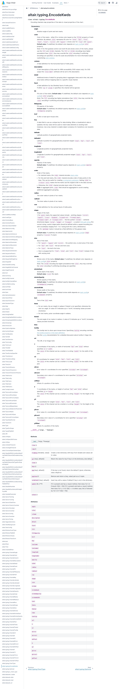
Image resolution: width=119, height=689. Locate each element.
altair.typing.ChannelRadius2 (10, 599)
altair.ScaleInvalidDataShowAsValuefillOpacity (12, 66)
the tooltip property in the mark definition (51, 333)
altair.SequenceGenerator (9, 250)
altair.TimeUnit (6, 364)
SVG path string (85, 222)
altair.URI (4, 434)
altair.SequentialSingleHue (9, 259)
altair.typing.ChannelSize (9, 608)
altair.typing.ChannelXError (10, 641)
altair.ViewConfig (7, 527)
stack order (74, 175)
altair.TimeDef (6, 348)
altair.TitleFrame (6, 381)
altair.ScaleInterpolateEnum (10, 42)
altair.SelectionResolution (9, 245)
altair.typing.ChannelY (8, 649)
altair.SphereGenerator (8, 295)
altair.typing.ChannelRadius (10, 597)
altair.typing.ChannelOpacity (10, 591)
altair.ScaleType (6, 217)
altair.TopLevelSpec (8, 411)
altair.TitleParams (7, 386)
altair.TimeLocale (7, 361)
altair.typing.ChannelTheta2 (10, 627)
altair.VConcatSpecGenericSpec (11, 450)
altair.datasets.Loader (8, 674)
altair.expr (5, 541)
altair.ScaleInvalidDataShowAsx (11, 199)
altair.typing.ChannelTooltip (10, 630)
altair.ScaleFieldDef (7, 39)
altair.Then (5, 547)
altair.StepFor (6, 309)
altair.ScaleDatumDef (8, 36)
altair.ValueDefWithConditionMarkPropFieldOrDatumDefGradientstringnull (12, 455)
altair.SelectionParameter (9, 242)
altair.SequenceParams (9, 253)
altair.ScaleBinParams (8, 28)
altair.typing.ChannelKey (9, 577)
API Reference (34, 8)
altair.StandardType (8, 303)
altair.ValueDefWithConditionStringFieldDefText (12, 482)
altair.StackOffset (7, 298)
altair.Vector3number (8, 516)
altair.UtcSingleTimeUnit (9, 447)
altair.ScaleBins (6, 31)
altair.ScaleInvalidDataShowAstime (12, 196)
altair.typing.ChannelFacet (9, 566)
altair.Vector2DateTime (8, 502)
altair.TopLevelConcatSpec (10, 392)
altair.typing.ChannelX (8, 635)
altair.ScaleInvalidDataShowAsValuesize (12, 85)
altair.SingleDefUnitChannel (10, 267)
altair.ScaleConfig (7, 33)
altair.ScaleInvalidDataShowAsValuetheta (12, 109)
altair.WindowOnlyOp (8, 535)
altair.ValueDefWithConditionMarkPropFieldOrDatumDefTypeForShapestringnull (12, 462)
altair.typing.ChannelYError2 (10, 658)
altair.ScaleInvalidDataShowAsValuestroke (12, 90)
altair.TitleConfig (7, 378)
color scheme (49, 58)
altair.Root (5, 6)
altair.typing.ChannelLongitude (11, 585)
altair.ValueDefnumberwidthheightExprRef (12, 490)
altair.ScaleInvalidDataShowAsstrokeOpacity (12, 183)
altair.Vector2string (7, 513)
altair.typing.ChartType (8, 663)
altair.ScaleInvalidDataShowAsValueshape (12, 80)
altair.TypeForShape (8, 428)
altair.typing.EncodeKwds (10, 666)
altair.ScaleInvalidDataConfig (10, 47)
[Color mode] (109, 2)
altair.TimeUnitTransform (9, 370)
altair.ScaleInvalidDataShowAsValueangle (12, 51)
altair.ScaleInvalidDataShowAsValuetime (12, 114)
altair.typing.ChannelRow (9, 602)
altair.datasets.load (7, 680)
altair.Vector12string (8, 499)
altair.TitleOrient (6, 384)
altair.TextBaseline (7, 334)
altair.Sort (5, 273)
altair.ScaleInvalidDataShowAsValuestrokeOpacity (12, 100)
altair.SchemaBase (7, 220)
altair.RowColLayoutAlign (9, 9)
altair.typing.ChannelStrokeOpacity (12, 616)
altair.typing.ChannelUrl (9, 633)
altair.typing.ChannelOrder (9, 594)
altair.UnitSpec (6, 436)
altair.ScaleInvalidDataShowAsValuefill (12, 61)
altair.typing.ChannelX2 (9, 638)
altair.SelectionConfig (8, 228)
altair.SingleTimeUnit (8, 270)
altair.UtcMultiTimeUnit (8, 445)
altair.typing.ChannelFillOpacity (11, 572)
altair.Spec (5, 292)
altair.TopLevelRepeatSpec (10, 406)
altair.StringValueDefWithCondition (12, 320)
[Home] (26, 8)
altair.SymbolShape (8, 331)
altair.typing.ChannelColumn (10, 558)
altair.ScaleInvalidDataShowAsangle (12, 138)
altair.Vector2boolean (8, 508)
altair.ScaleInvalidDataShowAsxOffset (12, 203)
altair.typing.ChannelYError (10, 655)
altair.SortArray (6, 275)
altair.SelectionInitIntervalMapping (12, 237)
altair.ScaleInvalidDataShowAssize (12, 169)
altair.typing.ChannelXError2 (10, 644)
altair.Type (5, 425)
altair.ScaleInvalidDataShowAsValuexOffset (12, 124)
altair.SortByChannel (8, 278)
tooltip (44, 335)
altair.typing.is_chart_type (9, 671)
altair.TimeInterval (7, 356)
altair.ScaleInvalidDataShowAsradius (12, 161)
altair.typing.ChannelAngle (9, 552)
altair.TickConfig (7, 342)
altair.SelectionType (7, 248)
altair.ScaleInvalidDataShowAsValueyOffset (12, 134)
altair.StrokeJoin (7, 325)
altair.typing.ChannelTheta (9, 624)
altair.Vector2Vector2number (10, 505)
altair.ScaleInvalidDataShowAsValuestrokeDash (12, 95)
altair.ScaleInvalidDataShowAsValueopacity (12, 71)
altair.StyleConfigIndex (8, 328)
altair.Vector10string (8, 497)
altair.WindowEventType (9, 530)
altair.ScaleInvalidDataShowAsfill (11, 147)
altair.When (5, 544)
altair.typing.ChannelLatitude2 (11, 583)
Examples (55, 3)
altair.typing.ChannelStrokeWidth (11, 619)
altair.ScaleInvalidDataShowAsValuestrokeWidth (12, 104)
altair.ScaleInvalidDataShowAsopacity (12, 156)
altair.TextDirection (7, 339)
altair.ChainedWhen (8, 549)
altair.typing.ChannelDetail (9, 563)
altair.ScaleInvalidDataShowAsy (11, 207)
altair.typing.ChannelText (9, 622)
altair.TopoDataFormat (8, 420)
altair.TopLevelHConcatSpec (10, 397)
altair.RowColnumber (8, 15)
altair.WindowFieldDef (8, 533)
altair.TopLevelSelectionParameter (12, 409)
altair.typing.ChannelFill (9, 569)
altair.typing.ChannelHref (9, 574)
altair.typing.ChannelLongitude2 (11, 588)
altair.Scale (5, 25)
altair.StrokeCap (6, 323)
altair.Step (5, 306)
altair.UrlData (6, 442)
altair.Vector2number (8, 510)
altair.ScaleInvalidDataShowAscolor (12, 143)
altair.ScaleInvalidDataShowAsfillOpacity (12, 151)
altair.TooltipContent (8, 389)
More (66, 3)
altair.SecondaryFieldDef (9, 225)
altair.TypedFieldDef (8, 431)
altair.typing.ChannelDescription (11, 560)
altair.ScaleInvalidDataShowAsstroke (12, 173)
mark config (79, 44)
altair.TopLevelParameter (9, 403)
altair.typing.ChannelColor (9, 555)
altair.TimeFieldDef (7, 350)
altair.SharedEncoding (8, 264)
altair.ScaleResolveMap (9, 214)
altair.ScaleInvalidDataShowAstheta (12, 193)
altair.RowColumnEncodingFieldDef (12, 19)
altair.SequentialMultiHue (9, 256)
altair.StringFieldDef (7, 314)
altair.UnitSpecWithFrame (9, 439)
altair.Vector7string (7, 519)
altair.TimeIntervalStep (8, 359)
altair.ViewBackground (8, 524)
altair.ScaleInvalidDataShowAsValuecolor (12, 56)
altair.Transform (6, 422)
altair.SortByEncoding (8, 284)
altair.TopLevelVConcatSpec (10, 417)
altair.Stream (5, 311)
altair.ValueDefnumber (8, 486)
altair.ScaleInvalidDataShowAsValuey (12, 129)
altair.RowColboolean (8, 12)
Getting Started (37, 3)
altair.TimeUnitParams (8, 367)
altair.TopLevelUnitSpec (9, 414)
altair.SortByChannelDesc (9, 281)
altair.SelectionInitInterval (9, 234)
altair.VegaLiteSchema (8, 522)
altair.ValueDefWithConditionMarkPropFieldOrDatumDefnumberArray (12, 473)
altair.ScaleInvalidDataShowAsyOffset (12, 211)
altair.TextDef (6, 336)
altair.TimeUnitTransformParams (11, 372)
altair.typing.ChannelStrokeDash (11, 613)
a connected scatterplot (71, 180)
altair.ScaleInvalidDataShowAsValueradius (12, 75)
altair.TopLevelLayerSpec (9, 400)
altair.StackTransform (8, 300)
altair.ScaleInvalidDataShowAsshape (12, 166)
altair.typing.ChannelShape (10, 605)
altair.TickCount (6, 345)
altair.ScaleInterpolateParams (10, 45)
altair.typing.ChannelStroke (10, 610)
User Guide (47, 3)
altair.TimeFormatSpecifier (9, 353)
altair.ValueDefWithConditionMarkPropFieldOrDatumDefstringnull (12, 478)
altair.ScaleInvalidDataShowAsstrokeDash (12, 178)
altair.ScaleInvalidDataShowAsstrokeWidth (12, 188)
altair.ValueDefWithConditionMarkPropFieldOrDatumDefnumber (12, 468)
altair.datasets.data (7, 677)
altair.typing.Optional (8, 669)
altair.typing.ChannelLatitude (10, 580)
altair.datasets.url (7, 683)
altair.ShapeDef (6, 262)
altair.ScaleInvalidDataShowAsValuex (12, 119)
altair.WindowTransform (9, 538)
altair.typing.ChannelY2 (9, 652)
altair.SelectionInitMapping (10, 239)
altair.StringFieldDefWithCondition (12, 317)
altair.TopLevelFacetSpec (9, 395)
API (61, 3)
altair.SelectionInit (7, 231)
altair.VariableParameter (9, 494)
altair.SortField (6, 286)
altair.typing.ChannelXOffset (10, 647)
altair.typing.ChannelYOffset (10, 660)
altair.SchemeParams (8, 223)
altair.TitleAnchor (7, 375)
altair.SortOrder (6, 289)
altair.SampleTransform (9, 22)
